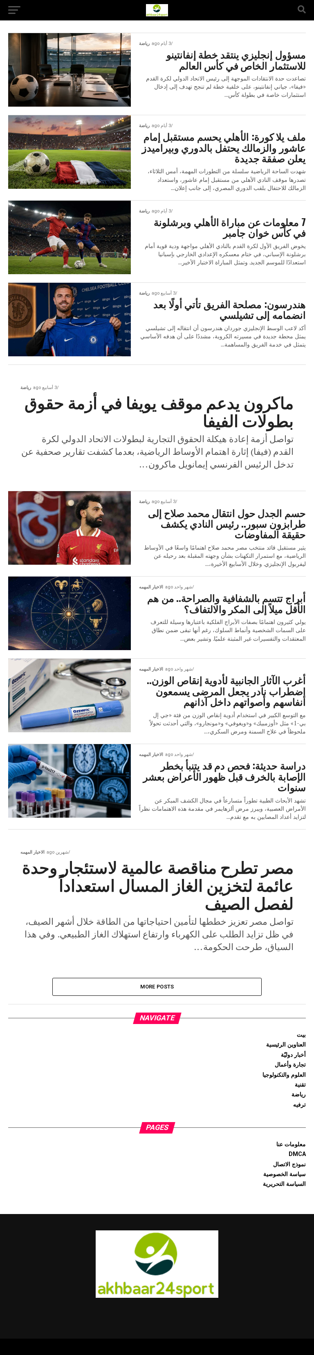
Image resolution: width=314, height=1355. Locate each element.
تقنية (300, 1084)
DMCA (297, 1154)
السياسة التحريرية (284, 1184)
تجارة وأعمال (290, 1064)
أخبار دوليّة (293, 1054)
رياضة (299, 1094)
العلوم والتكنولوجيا (284, 1074)
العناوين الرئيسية (286, 1044)
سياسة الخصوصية (284, 1174)
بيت (301, 1034)
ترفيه (299, 1104)
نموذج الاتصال (289, 1164)
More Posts (157, 987)
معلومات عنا (291, 1144)
